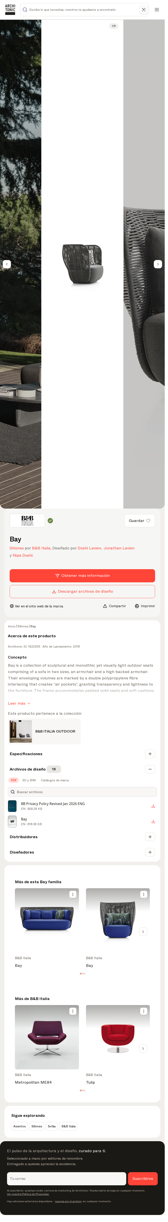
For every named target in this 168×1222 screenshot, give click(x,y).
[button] (80, 973)
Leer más (16, 703)
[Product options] (72, 894)
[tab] (13, 780)
